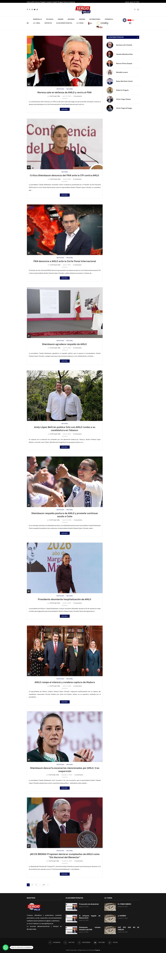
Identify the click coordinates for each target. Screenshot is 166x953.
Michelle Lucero (122, 72)
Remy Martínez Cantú (124, 81)
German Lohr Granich (124, 45)
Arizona (82, 19)
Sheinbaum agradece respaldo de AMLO (64, 344)
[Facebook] (27, 9)
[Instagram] (32, 9)
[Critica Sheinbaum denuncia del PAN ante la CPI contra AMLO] (65, 144)
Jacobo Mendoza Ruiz (124, 54)
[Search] (135, 9)
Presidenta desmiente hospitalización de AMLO (65, 599)
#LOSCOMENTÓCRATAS (64, 23)
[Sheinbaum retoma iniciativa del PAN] (71, 930)
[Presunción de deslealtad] (71, 907)
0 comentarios (77, 96)
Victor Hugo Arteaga (124, 108)
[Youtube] (34, 9)
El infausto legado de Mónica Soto (89, 917)
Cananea (49, 2)
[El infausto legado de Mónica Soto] (71, 918)
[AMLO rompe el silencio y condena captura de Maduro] (65, 650)
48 (44, 885)
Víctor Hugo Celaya (123, 99)
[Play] (124, 20)
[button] (5, 947)
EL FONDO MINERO (124, 904)
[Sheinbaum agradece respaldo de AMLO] (65, 312)
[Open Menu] (28, 23)
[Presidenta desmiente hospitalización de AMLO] (65, 568)
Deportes (48, 23)
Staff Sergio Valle (55, 96)
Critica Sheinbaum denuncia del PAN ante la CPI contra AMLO (65, 175)
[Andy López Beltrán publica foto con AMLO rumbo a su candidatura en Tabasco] (65, 395)
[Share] (28, 84)
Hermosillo (30, 2)
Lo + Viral (36, 23)
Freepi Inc (97, 950)
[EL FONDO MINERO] (110, 907)
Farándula (109, 19)
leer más (64, 109)
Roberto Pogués (122, 90)
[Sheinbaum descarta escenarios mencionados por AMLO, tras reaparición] (65, 736)
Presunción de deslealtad (89, 904)
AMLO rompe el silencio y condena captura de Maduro (65, 682)
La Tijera (79, 23)
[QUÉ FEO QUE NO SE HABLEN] (110, 930)
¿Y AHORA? (122, 916)
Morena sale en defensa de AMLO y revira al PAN (64, 92)
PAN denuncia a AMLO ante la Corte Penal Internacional (64, 261)
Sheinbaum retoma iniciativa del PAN (89, 928)
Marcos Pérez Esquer (124, 63)
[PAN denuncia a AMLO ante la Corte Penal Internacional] (65, 229)
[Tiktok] (37, 9)
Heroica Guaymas (69, 2)
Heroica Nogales (40, 2)
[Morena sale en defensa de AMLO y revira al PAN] (65, 61)
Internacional (94, 19)
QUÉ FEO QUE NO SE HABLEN (128, 928)
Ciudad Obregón (57, 2)
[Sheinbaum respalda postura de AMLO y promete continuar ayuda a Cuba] (65, 481)
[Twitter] (29, 9)
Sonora (60, 19)
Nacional (71, 19)
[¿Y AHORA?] (110, 918)
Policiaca (49, 19)
